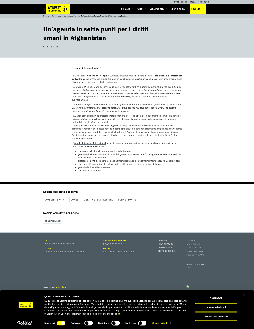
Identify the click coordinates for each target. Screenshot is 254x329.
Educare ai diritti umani (114, 240)
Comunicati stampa (72, 16)
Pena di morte (127, 199)
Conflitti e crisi (55, 199)
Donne (74, 199)
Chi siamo (125, 9)
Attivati (106, 248)
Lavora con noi (180, 2)
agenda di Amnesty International (90, 143)
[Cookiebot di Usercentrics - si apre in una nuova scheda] (25, 323)
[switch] (88, 323)
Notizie (140, 9)
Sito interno (203, 2)
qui (119, 313)
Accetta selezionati (216, 307)
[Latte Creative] (194, 286)
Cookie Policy (165, 247)
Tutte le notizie (56, 16)
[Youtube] (201, 271)
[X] (195, 271)
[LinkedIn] (189, 276)
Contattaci (163, 240)
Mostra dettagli (160, 323)
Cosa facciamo (157, 9)
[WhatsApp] (195, 276)
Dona (48, 240)
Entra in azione (178, 9)
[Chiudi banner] (244, 295)
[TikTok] (201, 276)
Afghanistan (53, 220)
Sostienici (196, 9)
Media (192, 2)
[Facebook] (189, 271)
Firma (48, 248)
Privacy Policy (165, 244)
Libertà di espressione (98, 199)
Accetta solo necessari (216, 316)
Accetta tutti (216, 298)
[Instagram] (207, 271)
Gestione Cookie (166, 251)
